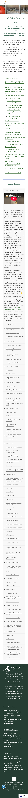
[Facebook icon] (10, 792)
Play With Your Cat (10, 147)
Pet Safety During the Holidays (14, 144)
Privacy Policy (9, 788)
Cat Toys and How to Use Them (14, 95)
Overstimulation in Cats (12, 141)
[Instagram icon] (15, 792)
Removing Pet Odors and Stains (14, 154)
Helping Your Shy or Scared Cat (14, 128)
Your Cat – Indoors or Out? (13, 173)
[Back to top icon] (14, 779)
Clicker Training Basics (11, 78)
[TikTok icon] (17, 792)
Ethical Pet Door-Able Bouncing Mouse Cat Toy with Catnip (16, 111)
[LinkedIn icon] (14, 792)
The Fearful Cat (9, 161)
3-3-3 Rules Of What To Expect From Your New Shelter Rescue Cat (14, 83)
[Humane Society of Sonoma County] (5, 2)
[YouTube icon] (12, 792)
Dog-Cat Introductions (12, 121)
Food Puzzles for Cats (13, 98)
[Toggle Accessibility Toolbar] (3, 787)
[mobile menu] (26, 2)
